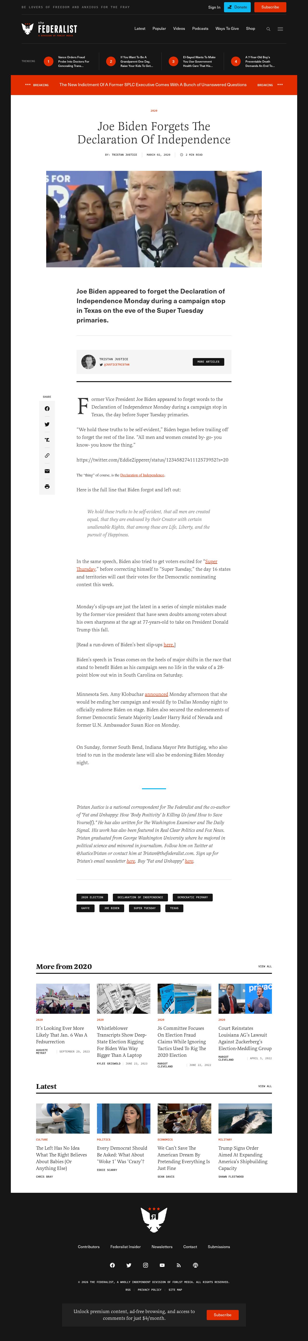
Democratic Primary (193, 897)
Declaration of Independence (142, 474)
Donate (240, 6)
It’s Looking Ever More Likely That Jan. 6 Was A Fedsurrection (61, 1035)
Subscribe (270, 6)
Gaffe (85, 908)
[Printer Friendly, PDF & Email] (47, 487)
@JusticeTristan (116, 364)
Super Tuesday (145, 908)
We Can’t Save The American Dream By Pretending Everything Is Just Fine (184, 1158)
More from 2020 (64, 966)
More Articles (208, 362)
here (131, 861)
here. (169, 645)
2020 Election (92, 897)
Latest (46, 1086)
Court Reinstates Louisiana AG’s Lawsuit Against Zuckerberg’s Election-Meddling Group (245, 1038)
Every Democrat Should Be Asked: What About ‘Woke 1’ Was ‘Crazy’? (122, 1155)
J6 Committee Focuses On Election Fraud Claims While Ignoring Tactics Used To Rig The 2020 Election (182, 1041)
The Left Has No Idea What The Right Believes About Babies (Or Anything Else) (61, 1158)
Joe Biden (111, 908)
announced (156, 694)
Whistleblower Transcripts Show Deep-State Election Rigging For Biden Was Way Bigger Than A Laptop (122, 1041)
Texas (174, 908)
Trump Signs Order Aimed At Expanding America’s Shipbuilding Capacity (242, 1158)
